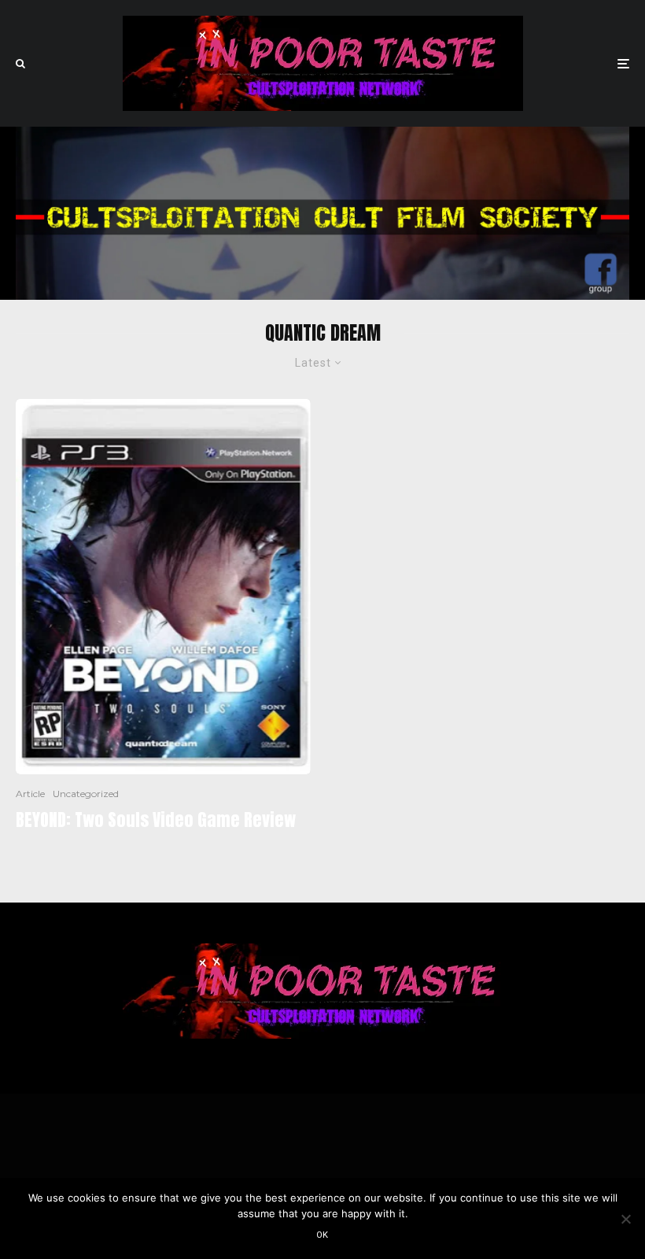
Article (30, 793)
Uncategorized (86, 793)
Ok (322, 1235)
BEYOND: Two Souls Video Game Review (156, 820)
